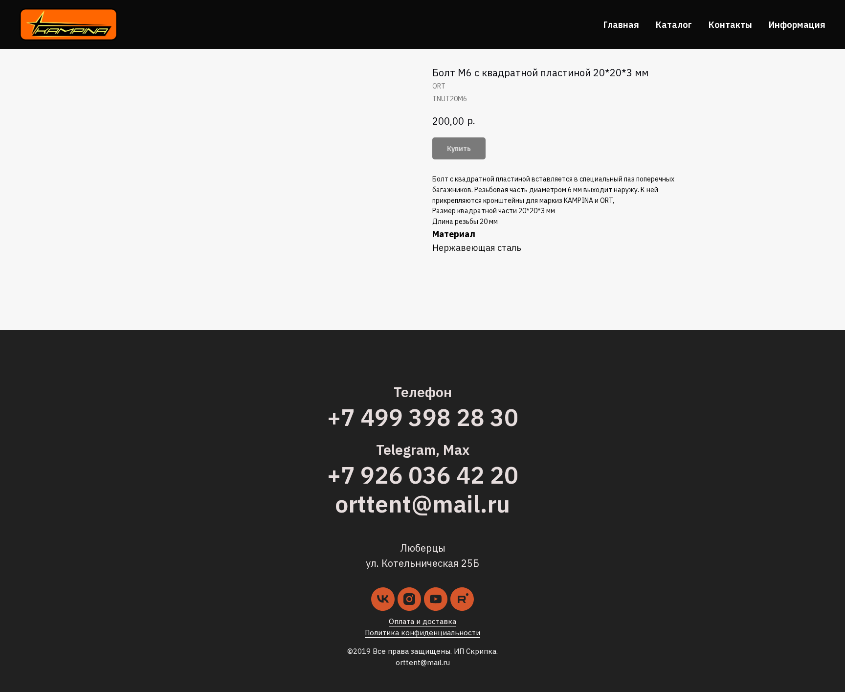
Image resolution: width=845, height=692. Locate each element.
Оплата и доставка (422, 621)
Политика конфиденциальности (422, 632)
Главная (621, 24)
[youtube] (435, 599)
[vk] (383, 599)
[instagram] (409, 599)
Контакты (730, 24)
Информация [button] (797, 24)
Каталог (674, 24)
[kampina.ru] (462, 599)
